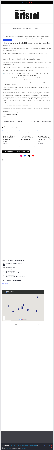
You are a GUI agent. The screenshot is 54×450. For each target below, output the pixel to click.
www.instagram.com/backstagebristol (11, 112)
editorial (11, 45)
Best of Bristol (27, 28)
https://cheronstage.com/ (25, 105)
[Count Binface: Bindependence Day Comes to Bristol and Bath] (44, 131)
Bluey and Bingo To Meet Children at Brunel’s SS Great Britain (9, 138)
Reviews (30, 25)
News (11, 25)
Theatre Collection (40, 25)
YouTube (5, 116)
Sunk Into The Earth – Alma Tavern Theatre (15, 276)
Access (36, 28)
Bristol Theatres (17, 28)
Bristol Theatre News (8, 39)
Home (6, 25)
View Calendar (5, 283)
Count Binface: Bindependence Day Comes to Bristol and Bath (44, 138)
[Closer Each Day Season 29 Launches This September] (27, 131)
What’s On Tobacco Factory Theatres (12, 121)
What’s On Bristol (19, 25)
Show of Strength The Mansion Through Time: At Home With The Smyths (41, 122)
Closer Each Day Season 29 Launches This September (27, 137)
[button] (25, 25)
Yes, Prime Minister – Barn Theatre (13, 265)
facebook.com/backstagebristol (10, 114)
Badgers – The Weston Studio (12, 272)
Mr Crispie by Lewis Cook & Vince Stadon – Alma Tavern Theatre (20, 269)
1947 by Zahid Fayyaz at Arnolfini (13, 280)
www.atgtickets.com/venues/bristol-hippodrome (38, 108)
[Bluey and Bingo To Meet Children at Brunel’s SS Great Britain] (9, 131)
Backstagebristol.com (7, 111)
